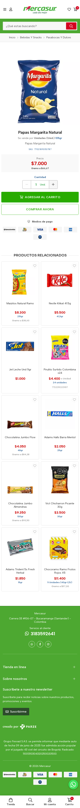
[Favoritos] (69, 9)
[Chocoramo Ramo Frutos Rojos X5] (60, 546)
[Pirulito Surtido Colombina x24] (60, 346)
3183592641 (43, 633)
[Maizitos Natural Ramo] (20, 280)
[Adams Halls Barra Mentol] (60, 414)
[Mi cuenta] (10, 9)
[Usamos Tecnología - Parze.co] (19, 726)
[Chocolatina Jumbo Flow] (20, 414)
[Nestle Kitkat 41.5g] (60, 280)
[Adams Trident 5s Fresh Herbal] (20, 546)
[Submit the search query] (71, 26)
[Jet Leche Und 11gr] (20, 346)
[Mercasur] (40, 9)
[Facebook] (40, 644)
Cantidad (40, 177)
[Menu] (5, 9)
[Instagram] (48, 644)
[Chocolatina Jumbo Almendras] (20, 480)
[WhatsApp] (32, 644)
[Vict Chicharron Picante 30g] (60, 480)
